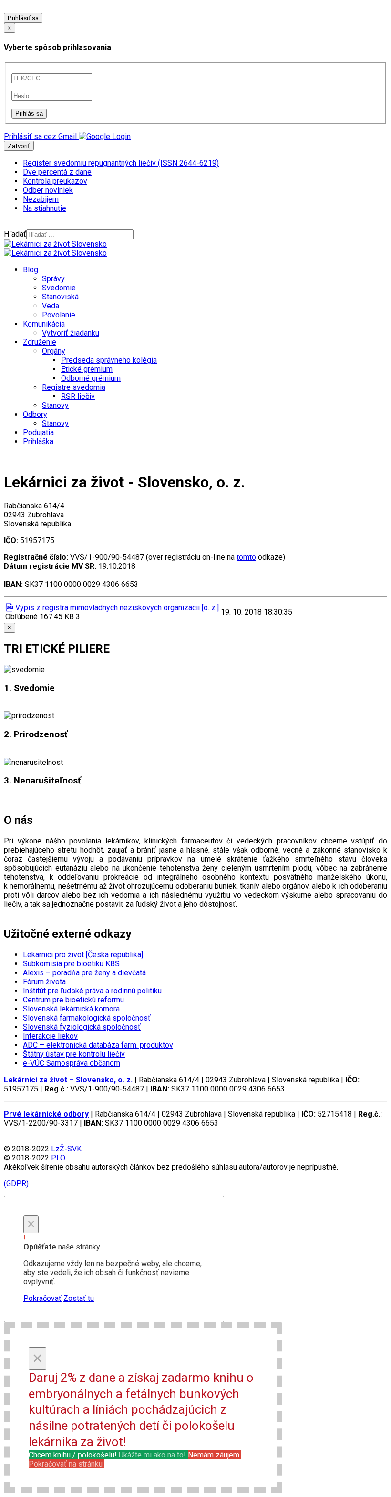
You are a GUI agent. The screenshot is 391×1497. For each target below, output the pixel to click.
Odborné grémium (91, 378)
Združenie (39, 342)
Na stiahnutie (44, 208)
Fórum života (44, 981)
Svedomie (59, 287)
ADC (98, 1045)
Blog (30, 269)
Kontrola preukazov (55, 181)
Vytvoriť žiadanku (70, 332)
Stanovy (55, 405)
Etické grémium (87, 369)
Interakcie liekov (50, 1036)
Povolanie (58, 314)
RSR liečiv (78, 396)
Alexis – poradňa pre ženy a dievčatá (84, 972)
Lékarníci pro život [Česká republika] (83, 954)
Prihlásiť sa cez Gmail (40, 136)
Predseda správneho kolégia (109, 360)
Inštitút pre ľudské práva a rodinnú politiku (92, 990)
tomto (246, 557)
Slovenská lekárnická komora (71, 1008)
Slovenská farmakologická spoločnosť (87, 1017)
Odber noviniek (48, 190)
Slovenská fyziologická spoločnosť (82, 1026)
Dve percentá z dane (57, 172)
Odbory (35, 414)
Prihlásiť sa (23, 17)
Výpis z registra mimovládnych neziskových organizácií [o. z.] (116, 607)
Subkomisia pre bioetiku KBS (71, 963)
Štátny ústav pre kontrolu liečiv (74, 1054)
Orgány (53, 351)
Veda (50, 305)
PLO (58, 1157)
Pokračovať (42, 1298)
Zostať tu (78, 1298)
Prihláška (38, 441)
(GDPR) (16, 1183)
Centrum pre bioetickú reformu (73, 999)
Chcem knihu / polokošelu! (107, 1454)
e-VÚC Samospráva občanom (71, 1063)
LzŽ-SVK (66, 1148)
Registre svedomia (73, 387)
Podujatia (38, 432)
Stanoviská (60, 296)
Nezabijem (41, 199)
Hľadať (15, 233)
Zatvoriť (19, 145)
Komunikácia (44, 323)
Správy (53, 278)
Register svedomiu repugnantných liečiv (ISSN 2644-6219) (121, 163)
